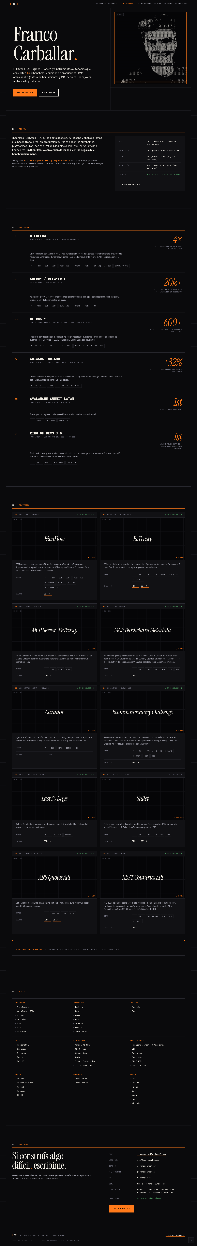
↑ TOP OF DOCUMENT (175, 1235)
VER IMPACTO (25, 92)
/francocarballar (146, 1166)
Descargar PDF (144, 1178)
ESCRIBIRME (48, 92)
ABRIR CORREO (121, 1208)
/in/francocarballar (148, 1160)
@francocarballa (146, 1172)
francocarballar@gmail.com (151, 1154)
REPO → (135, 586)
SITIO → (48, 594)
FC (13, 4)
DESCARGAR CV (131, 184)
